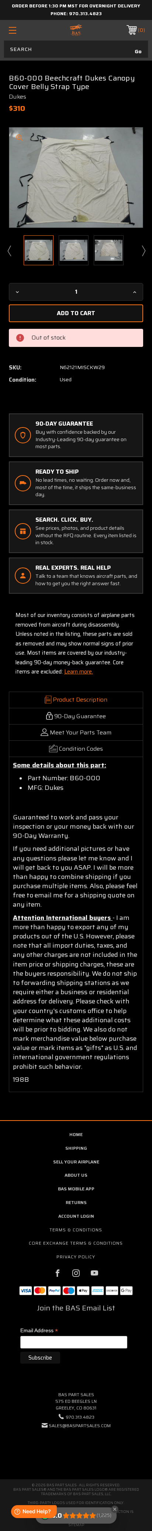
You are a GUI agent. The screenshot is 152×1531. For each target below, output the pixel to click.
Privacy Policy (75, 1256)
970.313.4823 (85, 13)
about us (76, 1175)
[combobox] (76, 49)
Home (76, 1134)
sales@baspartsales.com (80, 1425)
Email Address (39, 1331)
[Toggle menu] (22, 30)
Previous (8, 250)
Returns (76, 1202)
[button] (76, 1448)
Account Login (76, 1216)
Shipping (76, 1148)
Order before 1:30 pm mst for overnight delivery (76, 5)
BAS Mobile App (76, 1188)
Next (143, 250)
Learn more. (78, 671)
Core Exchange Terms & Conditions (76, 1243)
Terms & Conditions (75, 1229)
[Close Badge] (114, 1509)
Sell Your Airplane (76, 1161)
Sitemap (76, 1525)
